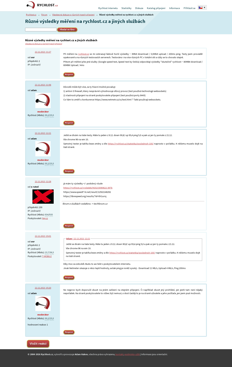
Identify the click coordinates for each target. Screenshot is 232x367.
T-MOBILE (47, 256)
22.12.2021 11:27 (43, 51)
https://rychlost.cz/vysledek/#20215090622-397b (87, 187)
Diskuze (139, 8)
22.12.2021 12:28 (43, 181)
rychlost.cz (83, 53)
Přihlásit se (189, 8)
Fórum (44, 14)
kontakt (119, 354)
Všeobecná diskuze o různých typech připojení (73, 14)
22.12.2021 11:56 (43, 84)
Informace (174, 8)
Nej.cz (45, 218)
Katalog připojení (156, 8)
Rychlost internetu (108, 8)
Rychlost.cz (31, 14)
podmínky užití (132, 354)
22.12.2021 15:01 (43, 236)
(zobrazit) (35, 64)
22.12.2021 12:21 (43, 133)
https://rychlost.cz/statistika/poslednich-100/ (131, 143)
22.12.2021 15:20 (43, 287)
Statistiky (126, 8)
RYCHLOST (47, 5)
